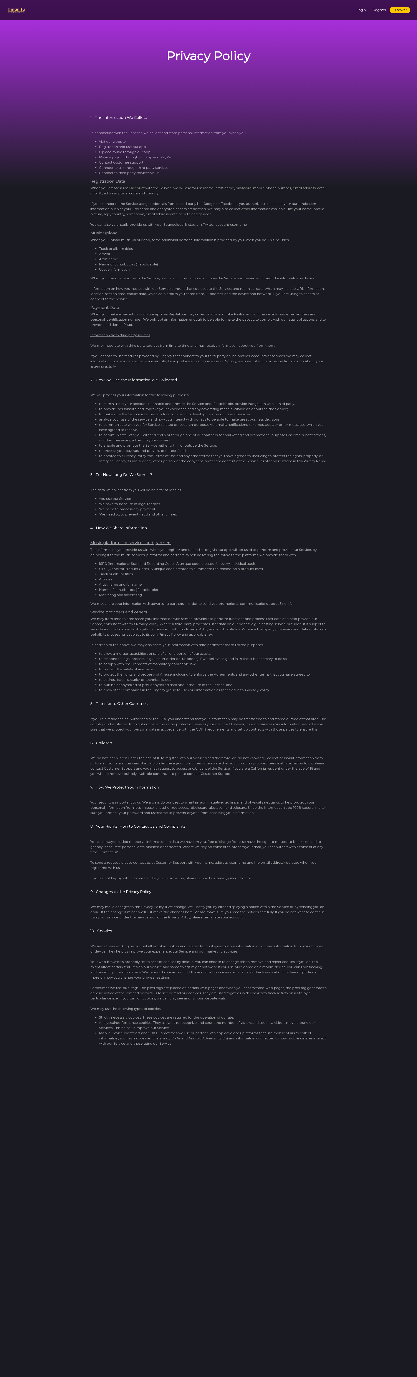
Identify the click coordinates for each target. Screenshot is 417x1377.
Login (361, 10)
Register (379, 10)
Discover (400, 10)
